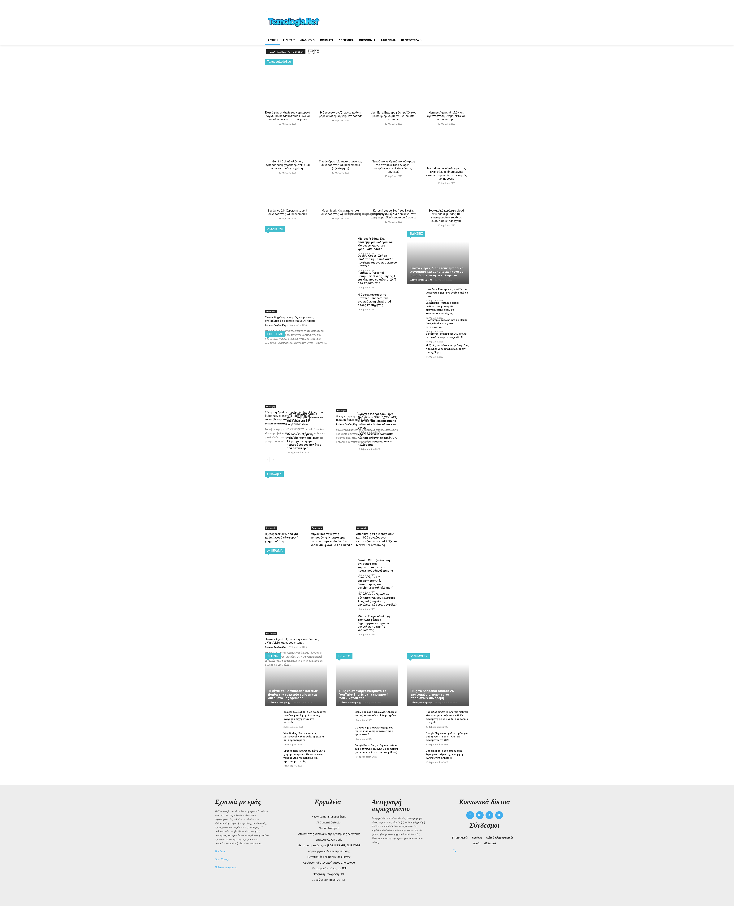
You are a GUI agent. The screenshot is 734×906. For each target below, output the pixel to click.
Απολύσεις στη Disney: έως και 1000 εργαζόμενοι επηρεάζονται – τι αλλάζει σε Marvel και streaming (377, 539)
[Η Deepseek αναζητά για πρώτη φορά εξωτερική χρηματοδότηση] (340, 81)
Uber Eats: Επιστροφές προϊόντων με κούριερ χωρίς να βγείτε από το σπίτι (393, 116)
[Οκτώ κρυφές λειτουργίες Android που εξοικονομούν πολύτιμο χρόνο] (344, 716)
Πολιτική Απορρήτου (226, 867)
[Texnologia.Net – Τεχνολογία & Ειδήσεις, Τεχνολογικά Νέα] (295, 21)
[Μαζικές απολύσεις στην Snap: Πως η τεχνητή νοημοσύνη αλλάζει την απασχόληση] (415, 349)
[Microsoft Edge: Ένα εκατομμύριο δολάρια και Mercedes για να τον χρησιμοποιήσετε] (345, 243)
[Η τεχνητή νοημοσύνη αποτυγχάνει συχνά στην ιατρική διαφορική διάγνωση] (367, 357)
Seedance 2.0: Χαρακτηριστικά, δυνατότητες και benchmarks (288, 212)
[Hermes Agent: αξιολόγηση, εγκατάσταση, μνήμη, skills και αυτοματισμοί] (446, 81)
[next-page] (273, 459)
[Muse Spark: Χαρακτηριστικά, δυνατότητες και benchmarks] (340, 175)
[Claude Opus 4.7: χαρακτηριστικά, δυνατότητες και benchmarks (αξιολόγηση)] (340, 126)
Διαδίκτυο (270, 311)
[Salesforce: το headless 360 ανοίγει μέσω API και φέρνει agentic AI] (415, 338)
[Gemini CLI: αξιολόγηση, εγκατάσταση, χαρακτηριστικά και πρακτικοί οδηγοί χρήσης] (287, 126)
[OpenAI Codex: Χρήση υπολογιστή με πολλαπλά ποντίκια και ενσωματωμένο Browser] (345, 260)
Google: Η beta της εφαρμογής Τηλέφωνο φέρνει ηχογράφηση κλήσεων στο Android (444, 754)
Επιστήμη (270, 406)
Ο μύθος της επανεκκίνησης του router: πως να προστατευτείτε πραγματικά (374, 731)
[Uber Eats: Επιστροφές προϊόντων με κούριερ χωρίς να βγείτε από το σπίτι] (393, 81)
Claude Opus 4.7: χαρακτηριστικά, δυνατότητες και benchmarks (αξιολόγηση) (340, 165)
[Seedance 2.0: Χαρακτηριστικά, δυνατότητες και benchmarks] (287, 175)
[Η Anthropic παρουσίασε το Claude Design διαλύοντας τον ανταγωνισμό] (415, 324)
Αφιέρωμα (271, 633)
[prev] (310, 51)
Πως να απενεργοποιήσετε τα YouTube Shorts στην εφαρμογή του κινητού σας (364, 694)
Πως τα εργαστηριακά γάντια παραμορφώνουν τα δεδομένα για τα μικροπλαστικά (305, 419)
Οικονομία (271, 528)
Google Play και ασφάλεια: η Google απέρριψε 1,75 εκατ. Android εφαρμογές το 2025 (447, 736)
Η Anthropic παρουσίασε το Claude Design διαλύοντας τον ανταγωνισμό (446, 323)
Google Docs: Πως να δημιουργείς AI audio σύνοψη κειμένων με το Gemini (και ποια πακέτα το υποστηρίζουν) (376, 749)
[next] (316, 51)
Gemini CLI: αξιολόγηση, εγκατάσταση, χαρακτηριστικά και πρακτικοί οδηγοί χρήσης (288, 165)
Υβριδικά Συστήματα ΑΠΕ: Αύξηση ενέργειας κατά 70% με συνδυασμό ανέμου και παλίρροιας (377, 439)
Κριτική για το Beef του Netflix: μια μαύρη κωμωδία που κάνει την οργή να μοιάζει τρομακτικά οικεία (393, 214)
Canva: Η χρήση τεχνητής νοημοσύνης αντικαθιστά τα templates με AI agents (290, 319)
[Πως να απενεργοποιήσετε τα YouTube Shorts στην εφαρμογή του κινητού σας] (367, 685)
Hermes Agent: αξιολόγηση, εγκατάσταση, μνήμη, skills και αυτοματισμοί (446, 116)
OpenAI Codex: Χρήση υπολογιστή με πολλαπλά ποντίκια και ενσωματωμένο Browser (377, 261)
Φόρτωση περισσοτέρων (366, 213)
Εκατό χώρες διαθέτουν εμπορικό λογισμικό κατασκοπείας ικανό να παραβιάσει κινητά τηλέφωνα (287, 116)
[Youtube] (499, 815)
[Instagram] (480, 815)
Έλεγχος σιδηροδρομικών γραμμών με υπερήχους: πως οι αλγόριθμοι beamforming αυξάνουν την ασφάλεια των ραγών (377, 420)
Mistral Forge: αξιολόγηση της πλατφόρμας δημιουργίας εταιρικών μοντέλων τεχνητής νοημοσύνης (446, 173)
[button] (454, 850)
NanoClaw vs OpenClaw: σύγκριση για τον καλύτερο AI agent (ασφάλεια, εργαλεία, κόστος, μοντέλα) (393, 167)
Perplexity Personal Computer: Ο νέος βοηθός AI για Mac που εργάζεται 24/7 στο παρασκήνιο (377, 278)
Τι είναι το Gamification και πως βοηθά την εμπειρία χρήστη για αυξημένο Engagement (293, 694)
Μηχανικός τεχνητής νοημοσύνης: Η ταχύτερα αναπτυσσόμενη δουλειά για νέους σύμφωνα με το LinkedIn (331, 539)
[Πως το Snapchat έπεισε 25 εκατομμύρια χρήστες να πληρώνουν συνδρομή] (438, 685)
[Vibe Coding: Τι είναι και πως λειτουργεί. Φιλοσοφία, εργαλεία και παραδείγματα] (272, 737)
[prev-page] (267, 459)
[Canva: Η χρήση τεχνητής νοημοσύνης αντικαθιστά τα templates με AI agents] (296, 259)
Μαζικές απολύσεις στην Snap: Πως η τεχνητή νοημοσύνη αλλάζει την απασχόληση (447, 349)
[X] (489, 815)
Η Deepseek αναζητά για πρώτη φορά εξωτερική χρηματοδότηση (340, 114)
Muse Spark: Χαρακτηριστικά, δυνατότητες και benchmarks (340, 212)
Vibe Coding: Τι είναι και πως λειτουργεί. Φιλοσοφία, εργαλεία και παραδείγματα (303, 736)
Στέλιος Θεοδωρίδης (276, 325)
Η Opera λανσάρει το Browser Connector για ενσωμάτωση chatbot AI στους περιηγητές (374, 300)
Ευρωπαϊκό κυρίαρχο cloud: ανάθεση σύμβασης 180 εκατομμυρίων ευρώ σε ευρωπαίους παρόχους (446, 216)
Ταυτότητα (220, 851)
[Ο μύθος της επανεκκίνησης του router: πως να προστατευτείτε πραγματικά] (344, 732)
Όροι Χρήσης (222, 859)
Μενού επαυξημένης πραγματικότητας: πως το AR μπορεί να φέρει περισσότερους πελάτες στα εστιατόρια (305, 441)
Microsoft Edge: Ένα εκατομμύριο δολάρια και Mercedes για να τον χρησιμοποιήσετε (375, 244)
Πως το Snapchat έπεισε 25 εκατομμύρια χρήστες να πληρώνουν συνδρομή (432, 694)
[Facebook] (470, 815)
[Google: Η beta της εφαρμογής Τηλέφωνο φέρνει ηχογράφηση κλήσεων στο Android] (415, 755)
